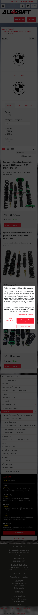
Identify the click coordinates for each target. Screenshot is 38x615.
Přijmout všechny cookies (25, 321)
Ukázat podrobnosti (9, 319)
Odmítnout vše (25, 326)
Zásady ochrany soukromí (26, 314)
